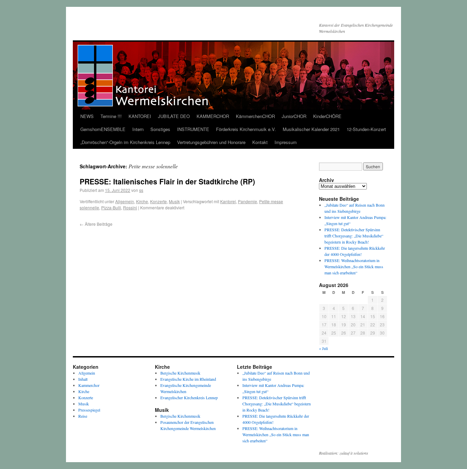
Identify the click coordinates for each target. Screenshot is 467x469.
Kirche (142, 201)
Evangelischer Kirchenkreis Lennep (189, 397)
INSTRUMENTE (193, 129)
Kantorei (228, 201)
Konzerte (158, 201)
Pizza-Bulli (111, 207)
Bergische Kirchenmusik (180, 373)
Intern (138, 129)
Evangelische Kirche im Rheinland (188, 379)
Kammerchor (88, 385)
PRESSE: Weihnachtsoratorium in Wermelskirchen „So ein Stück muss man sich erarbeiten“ (353, 266)
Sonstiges (160, 129)
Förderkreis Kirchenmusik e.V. (246, 129)
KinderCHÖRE (327, 116)
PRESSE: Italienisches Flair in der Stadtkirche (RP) (167, 181)
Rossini (130, 207)
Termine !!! (111, 116)
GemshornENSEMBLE (102, 129)
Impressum (286, 142)
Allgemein (124, 201)
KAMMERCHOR (213, 116)
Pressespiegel (89, 410)
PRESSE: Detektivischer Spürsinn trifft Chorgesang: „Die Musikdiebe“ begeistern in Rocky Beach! (353, 236)
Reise (82, 416)
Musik (174, 201)
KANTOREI (140, 116)
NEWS (87, 116)
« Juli (323, 348)
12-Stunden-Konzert (366, 129)
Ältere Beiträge (96, 224)
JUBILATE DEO (174, 116)
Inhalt (83, 379)
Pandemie (247, 201)
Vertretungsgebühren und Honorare (211, 142)
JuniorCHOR (294, 116)
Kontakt (260, 142)
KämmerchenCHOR (255, 116)
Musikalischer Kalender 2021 (311, 129)
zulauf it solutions (353, 453)
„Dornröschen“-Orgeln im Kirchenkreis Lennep (125, 142)
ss (141, 190)
